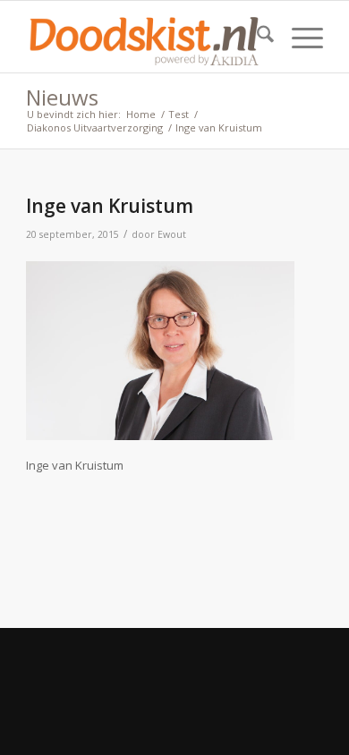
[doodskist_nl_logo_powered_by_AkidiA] (144, 36)
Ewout (171, 234)
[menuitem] (256, 36)
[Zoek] (256, 36)
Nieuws (62, 97)
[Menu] (298, 36)
